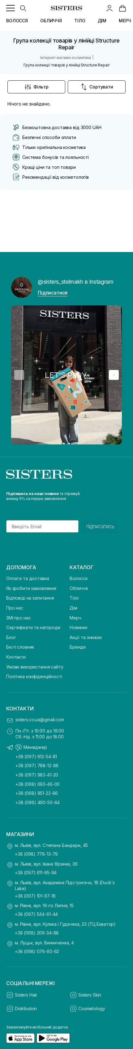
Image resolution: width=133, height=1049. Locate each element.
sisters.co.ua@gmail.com (39, 719)
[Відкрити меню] (10, 8)
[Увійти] (109, 8)
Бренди (78, 647)
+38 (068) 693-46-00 (37, 784)
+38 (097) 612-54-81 (36, 756)
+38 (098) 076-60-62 (37, 951)
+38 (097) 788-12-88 (36, 765)
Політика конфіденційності (34, 676)
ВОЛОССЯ (17, 20)
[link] (122, 8)
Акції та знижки (86, 637)
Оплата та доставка (27, 578)
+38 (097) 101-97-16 (35, 895)
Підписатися (52, 293)
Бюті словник (20, 647)
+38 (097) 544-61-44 (36, 914)
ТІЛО (79, 20)
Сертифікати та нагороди (33, 627)
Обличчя (79, 588)
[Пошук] (23, 8)
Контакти (16, 657)
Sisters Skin (89, 994)
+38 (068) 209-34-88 (37, 932)
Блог (11, 637)
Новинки (78, 627)
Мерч (75, 617)
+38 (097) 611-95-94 (36, 872)
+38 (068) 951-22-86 (36, 793)
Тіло (74, 598)
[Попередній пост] (19, 375)
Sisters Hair (26, 994)
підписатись (100, 526)
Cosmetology (91, 1008)
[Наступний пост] (114, 375)
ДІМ (102, 20)
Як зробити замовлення (31, 588)
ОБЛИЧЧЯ (51, 20)
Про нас (14, 607)
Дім (73, 607)
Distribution (26, 1008)
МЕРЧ (125, 20)
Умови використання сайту (34, 666)
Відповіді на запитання (30, 598)
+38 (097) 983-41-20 (36, 774)
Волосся (79, 578)
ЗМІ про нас (18, 617)
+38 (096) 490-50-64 (37, 802)
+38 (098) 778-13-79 (36, 854)
